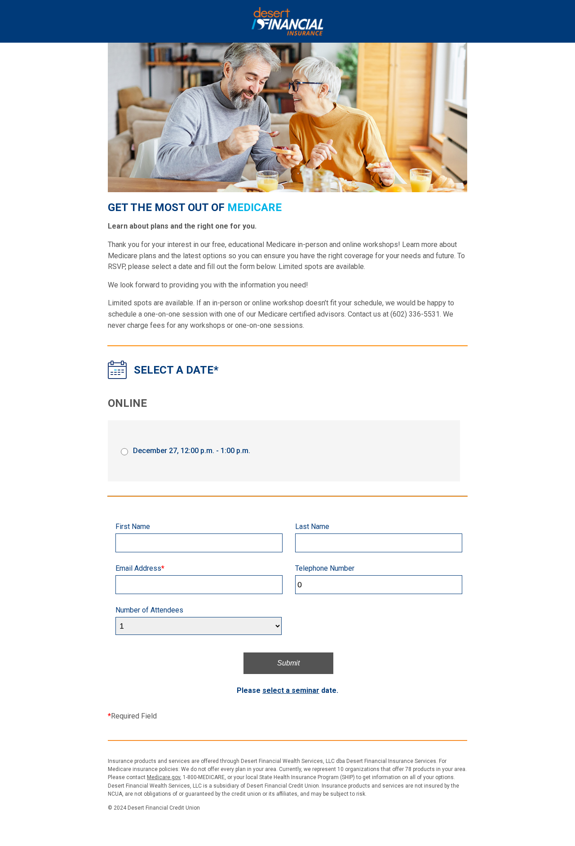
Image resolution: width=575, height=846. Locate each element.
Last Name (312, 526)
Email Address (139, 568)
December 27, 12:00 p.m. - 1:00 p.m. (191, 450)
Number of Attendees (149, 610)
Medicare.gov (163, 777)
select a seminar (290, 690)
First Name (132, 526)
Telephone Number (324, 568)
